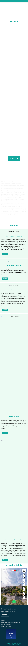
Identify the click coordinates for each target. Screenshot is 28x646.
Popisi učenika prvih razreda (13, 75)
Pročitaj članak (7, 53)
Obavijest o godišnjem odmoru (13, 105)
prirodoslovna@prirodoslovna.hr (12, 622)
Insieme (18, 644)
